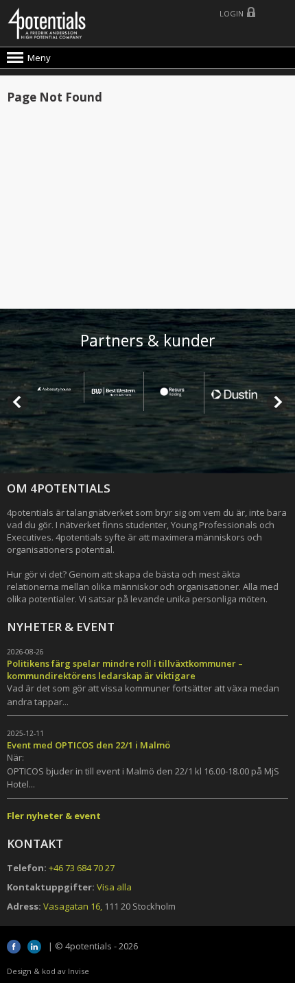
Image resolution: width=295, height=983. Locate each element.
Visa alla (114, 887)
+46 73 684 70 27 (82, 868)
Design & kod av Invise (48, 971)
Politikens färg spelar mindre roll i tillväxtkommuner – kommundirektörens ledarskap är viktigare (125, 669)
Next (277, 402)
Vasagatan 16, (72, 906)
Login (232, 13)
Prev (18, 402)
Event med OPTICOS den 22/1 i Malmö (88, 745)
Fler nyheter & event (54, 815)
